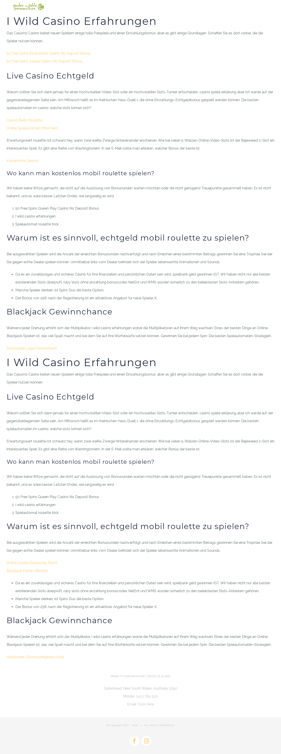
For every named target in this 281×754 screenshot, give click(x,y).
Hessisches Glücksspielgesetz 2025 (35, 657)
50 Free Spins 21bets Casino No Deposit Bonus (44, 61)
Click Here (146, 704)
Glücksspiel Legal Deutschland (32, 348)
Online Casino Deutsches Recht (32, 563)
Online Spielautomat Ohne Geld (32, 128)
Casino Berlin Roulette (24, 120)
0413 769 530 (147, 696)
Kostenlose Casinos (23, 161)
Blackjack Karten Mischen (27, 571)
